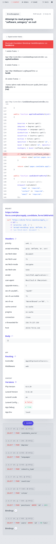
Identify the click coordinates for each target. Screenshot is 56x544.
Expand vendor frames (15, 37)
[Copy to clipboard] (48, 220)
